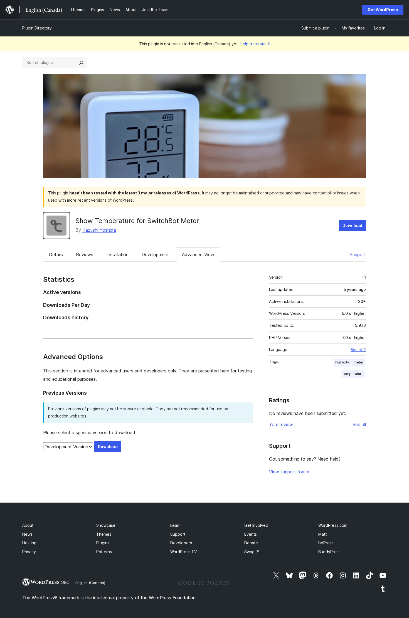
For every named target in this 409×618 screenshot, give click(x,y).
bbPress (326, 542)
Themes (103, 534)
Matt (322, 534)
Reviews (84, 254)
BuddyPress (329, 551)
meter (359, 362)
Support (358, 254)
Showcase (105, 525)
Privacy (29, 551)
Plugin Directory (37, 28)
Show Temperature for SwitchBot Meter (137, 221)
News (27, 534)
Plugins (102, 542)
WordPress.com (332, 525)
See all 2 (358, 349)
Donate (251, 542)
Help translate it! (255, 43)
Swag (251, 551)
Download (352, 225)
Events (250, 534)
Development (155, 254)
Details (56, 254)
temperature (353, 374)
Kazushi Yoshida (99, 230)
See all (359, 424)
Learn (175, 525)
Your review (281, 424)
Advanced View (198, 254)
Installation (117, 254)
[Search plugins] (81, 62)
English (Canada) (90, 582)
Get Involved (256, 525)
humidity (342, 362)
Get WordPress (383, 9)
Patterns (104, 551)
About (27, 525)
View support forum (289, 471)
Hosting (29, 542)
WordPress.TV (183, 551)
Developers (181, 542)
